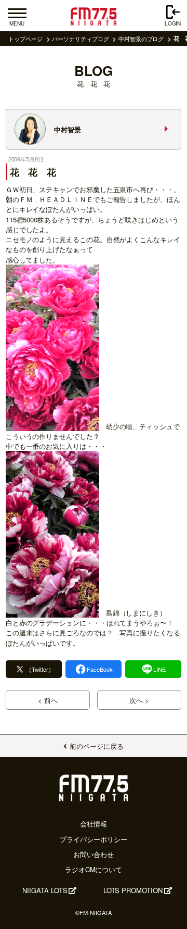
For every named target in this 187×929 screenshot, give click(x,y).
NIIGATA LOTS (44, 890)
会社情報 (93, 823)
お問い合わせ (93, 854)
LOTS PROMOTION (133, 890)
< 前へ (48, 700)
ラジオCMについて (93, 869)
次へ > (139, 700)
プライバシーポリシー (93, 839)
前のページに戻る (96, 746)
